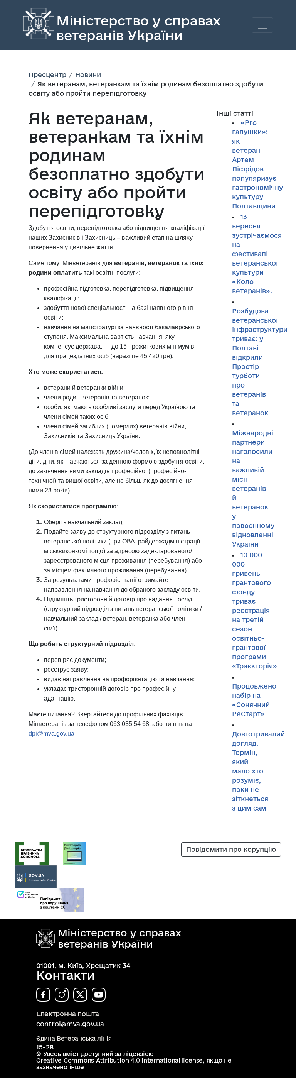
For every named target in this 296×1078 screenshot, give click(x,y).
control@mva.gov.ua (70, 1023)
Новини (88, 74)
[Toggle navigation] (262, 25)
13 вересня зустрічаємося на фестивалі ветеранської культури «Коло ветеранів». (257, 253)
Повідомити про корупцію (231, 849)
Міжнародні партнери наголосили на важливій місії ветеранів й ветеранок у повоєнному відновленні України (253, 488)
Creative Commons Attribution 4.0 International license (119, 1060)
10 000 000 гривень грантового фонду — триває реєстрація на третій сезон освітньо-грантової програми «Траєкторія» (254, 610)
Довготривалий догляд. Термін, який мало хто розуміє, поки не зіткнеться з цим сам (258, 771)
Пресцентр (47, 74)
